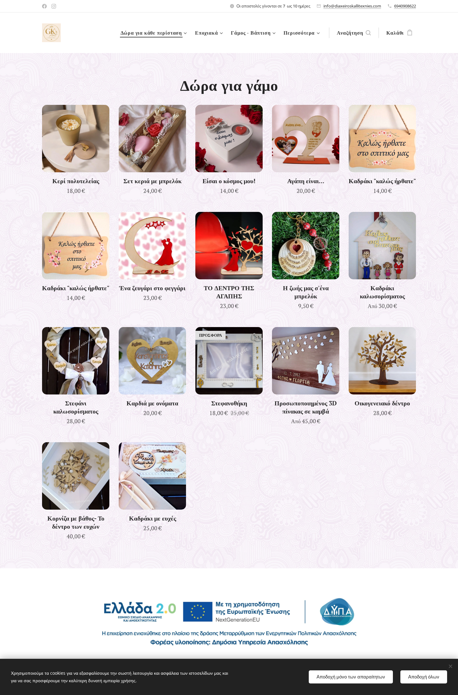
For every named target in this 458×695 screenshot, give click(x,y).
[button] (354, 33)
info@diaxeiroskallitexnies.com (352, 6)
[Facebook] (44, 6)
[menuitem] (154, 33)
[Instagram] (54, 6)
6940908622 (405, 6)
